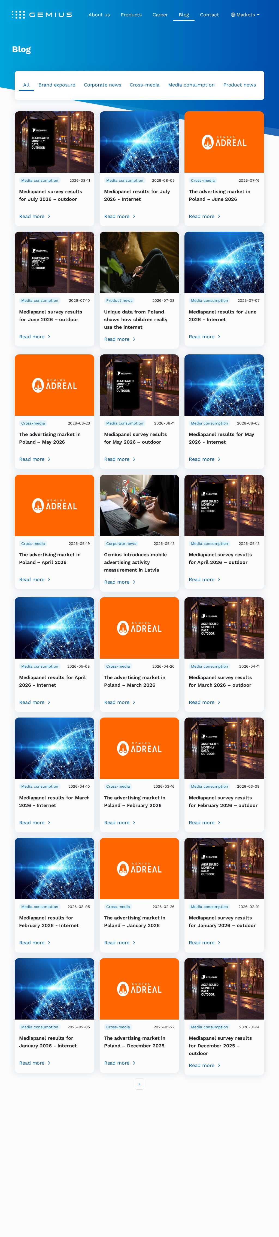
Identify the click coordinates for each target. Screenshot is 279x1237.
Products (131, 14)
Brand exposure (56, 85)
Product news (239, 85)
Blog (184, 14)
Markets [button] (245, 14)
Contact (209, 14)
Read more (31, 216)
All (26, 85)
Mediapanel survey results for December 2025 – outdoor (220, 1045)
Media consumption (191, 85)
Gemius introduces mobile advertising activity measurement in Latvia (135, 562)
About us (99, 14)
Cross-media (144, 85)
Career (160, 14)
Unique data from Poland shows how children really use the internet (136, 319)
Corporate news (102, 85)
